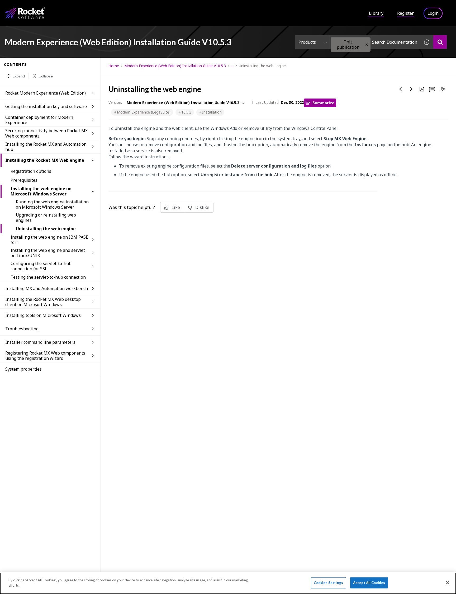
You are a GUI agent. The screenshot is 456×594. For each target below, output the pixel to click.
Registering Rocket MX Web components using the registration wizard (45, 355)
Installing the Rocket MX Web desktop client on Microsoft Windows (43, 301)
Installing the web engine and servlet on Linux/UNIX (48, 253)
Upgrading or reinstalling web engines (46, 217)
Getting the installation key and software (46, 106)
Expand (19, 76)
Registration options (31, 171)
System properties (23, 369)
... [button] (232, 65)
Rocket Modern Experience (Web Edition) (45, 93)
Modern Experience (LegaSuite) (143, 112)
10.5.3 (186, 112)
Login (433, 13)
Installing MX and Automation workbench (46, 288)
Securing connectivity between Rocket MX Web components (46, 133)
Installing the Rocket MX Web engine (44, 160)
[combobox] (374, 42)
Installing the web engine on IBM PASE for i (49, 239)
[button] (367, 45)
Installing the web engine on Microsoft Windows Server (41, 191)
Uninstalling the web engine (46, 229)
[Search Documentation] (440, 42)
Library (376, 13)
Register (405, 13)
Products (307, 42)
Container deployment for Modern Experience (39, 119)
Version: (115, 102)
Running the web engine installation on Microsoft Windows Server (52, 204)
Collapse (46, 76)
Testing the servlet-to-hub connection (48, 277)
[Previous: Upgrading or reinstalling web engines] (400, 89)
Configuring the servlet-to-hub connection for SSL (41, 266)
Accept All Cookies (369, 583)
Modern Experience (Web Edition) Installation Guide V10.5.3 (175, 65)
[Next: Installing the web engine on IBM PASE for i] (411, 89)
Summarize (323, 102)
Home (113, 65)
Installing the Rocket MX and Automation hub (46, 146)
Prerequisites (24, 180)
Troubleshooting (22, 329)
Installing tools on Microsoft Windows (43, 315)
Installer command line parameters (40, 342)
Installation (212, 112)
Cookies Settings (328, 583)
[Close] (447, 582)
